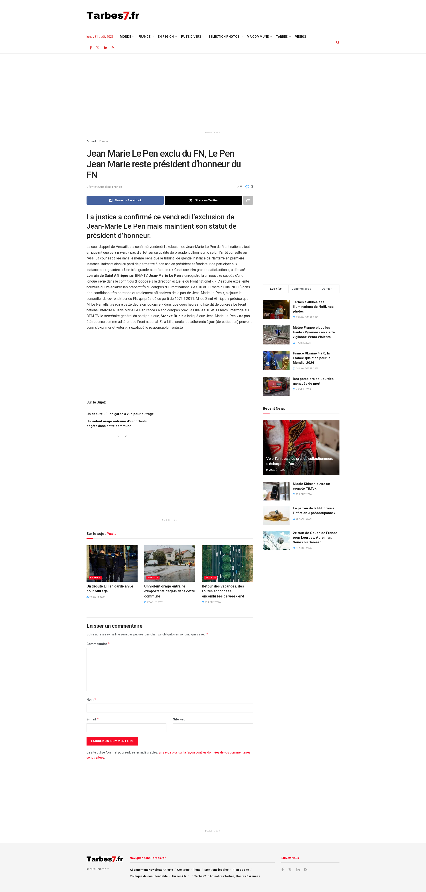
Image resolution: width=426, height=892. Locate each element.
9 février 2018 (95, 186)
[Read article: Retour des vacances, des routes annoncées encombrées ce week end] (227, 563)
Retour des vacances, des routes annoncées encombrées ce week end (223, 591)
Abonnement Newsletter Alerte (151, 869)
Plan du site (241, 869)
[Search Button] (337, 42)
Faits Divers (191, 36)
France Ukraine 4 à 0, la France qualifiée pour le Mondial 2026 (311, 358)
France (144, 36)
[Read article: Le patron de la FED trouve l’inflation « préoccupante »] (276, 515)
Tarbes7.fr (179, 876)
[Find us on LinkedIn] (105, 47)
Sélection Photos (224, 36)
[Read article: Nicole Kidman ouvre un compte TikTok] (276, 491)
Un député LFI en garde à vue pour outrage (120, 414)
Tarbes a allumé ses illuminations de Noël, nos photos (313, 306)
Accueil (91, 141)
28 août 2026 (276, 470)
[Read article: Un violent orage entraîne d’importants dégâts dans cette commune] (169, 563)
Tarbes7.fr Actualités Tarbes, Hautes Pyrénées (227, 876)
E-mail (93, 719)
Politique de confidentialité (149, 876)
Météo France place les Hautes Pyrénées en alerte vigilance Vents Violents (314, 332)
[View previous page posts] (118, 436)
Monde (125, 36)
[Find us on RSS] (113, 47)
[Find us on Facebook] (91, 47)
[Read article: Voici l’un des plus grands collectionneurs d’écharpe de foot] (301, 447)
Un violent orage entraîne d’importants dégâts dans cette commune (169, 591)
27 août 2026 (97, 597)
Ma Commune (258, 36)
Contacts (183, 869)
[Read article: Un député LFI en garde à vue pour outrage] (112, 563)
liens (196, 869)
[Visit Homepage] (113, 15)
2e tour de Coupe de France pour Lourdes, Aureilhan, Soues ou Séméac (315, 537)
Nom (92, 699)
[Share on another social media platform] (248, 200)
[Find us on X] (98, 47)
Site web (179, 719)
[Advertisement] (258, 15)
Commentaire (98, 644)
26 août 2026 (212, 602)
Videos (300, 36)
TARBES (282, 36)
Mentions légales (216, 869)
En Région (166, 36)
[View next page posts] (126, 436)
